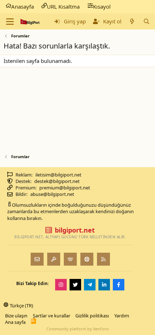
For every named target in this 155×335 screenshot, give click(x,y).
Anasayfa (22, 6)
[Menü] (9, 21)
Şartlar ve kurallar (51, 315)
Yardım (121, 315)
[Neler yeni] (132, 21)
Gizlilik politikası (92, 315)
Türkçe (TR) (21, 305)
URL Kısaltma (63, 6)
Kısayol (102, 6)
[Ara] (147, 21)
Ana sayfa (15, 322)
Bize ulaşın (16, 315)
